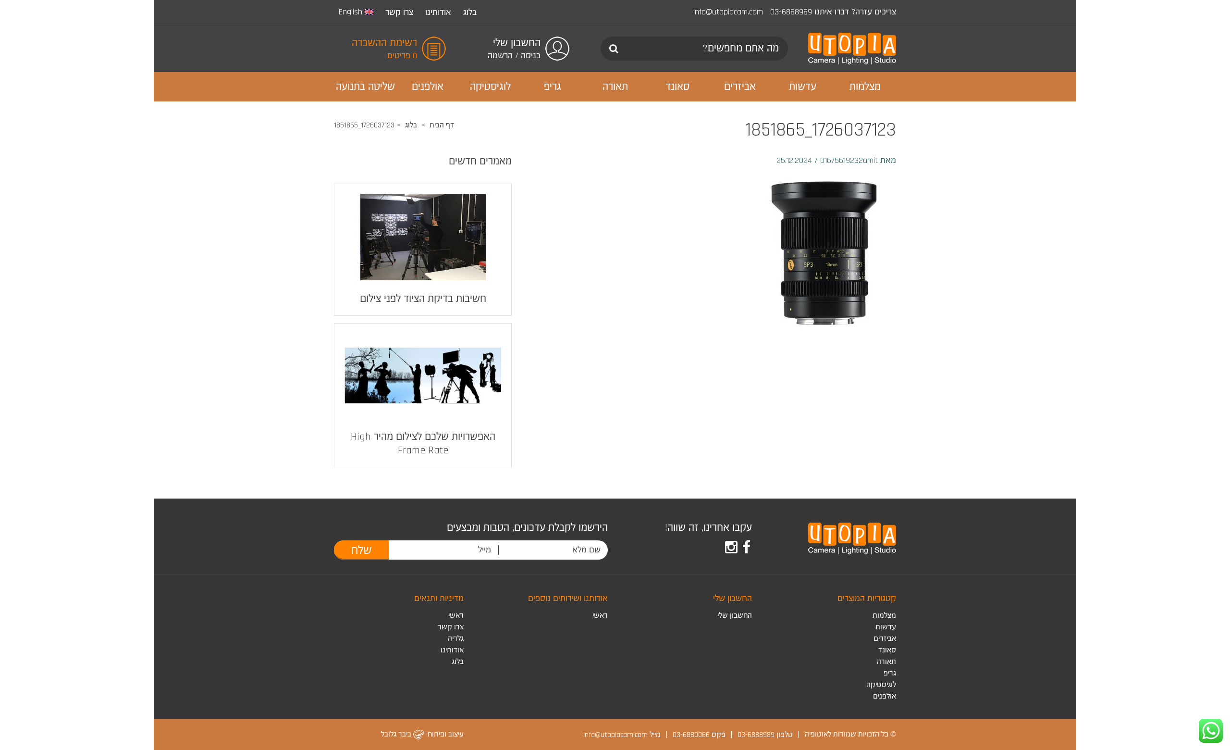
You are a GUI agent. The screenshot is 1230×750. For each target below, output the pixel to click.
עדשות (885, 627)
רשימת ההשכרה (384, 43)
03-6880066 (691, 734)
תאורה (886, 662)
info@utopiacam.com (728, 11)
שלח (361, 550)
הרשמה (500, 55)
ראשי (600, 616)
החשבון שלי (734, 616)
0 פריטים (402, 55)
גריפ (890, 673)
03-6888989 (791, 11)
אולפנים (884, 696)
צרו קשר (399, 12)
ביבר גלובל (397, 734)
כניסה (531, 55)
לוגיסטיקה (881, 685)
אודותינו (438, 12)
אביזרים (884, 639)
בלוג (470, 12)
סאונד (887, 650)
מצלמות (884, 616)
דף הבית (442, 125)
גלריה (456, 639)
